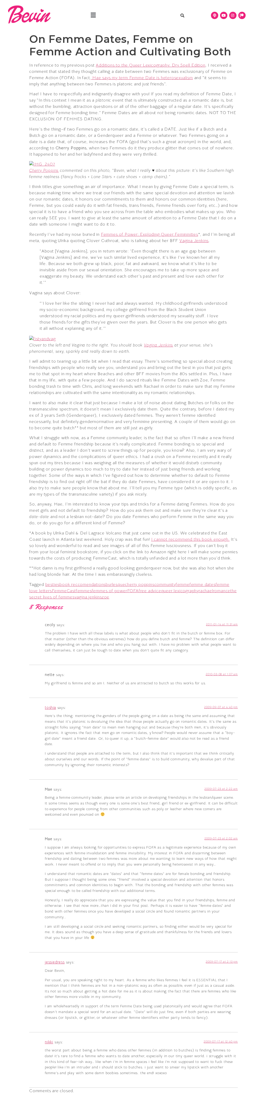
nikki (49, 1042)
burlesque (115, 584)
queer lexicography (180, 590)
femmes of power (109, 590)
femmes (84, 590)
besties (52, 584)
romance (221, 590)
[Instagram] (232, 15)
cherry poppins (139, 584)
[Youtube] (223, 15)
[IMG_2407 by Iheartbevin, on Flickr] (42, 164)
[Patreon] (242, 15)
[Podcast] (214, 15)
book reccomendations (82, 584)
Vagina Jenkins (194, 240)
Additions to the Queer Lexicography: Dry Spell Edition (150, 65)
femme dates (203, 584)
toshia (50, 707)
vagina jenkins (88, 597)
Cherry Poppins (44, 170)
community (165, 584)
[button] (93, 15)
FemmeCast (64, 590)
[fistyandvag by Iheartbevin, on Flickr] (42, 339)
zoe (105, 597)
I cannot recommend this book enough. (190, 539)
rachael (206, 590)
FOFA (133, 590)
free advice (150, 590)
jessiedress (55, 962)
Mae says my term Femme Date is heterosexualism (142, 77)
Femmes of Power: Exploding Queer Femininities (149, 234)
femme (183, 584)
